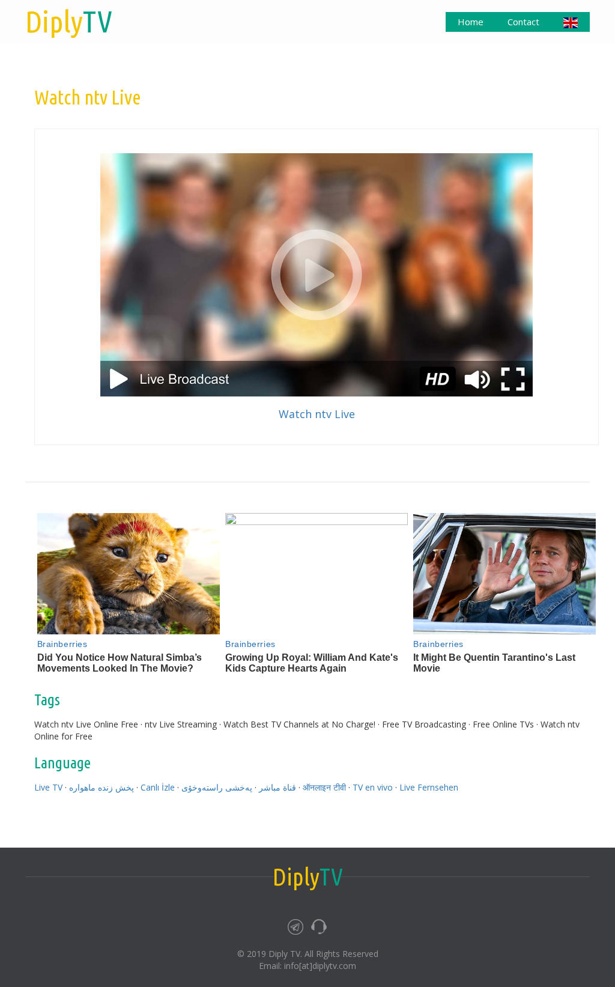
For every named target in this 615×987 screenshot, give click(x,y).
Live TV (48, 787)
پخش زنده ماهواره (101, 787)
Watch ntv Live (317, 414)
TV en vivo (373, 787)
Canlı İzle (158, 787)
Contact (523, 22)
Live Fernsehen (428, 787)
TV (68, 21)
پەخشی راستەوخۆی (216, 787)
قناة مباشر (277, 787)
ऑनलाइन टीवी (324, 787)
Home (470, 22)
